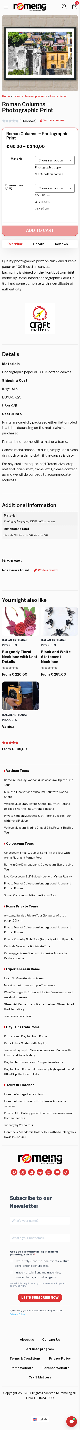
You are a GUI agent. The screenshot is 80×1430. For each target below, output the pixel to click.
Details (39, 244)
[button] (5, 7)
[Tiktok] (66, 1172)
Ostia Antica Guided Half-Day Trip (25, 1043)
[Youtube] (57, 1172)
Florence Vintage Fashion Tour (24, 1094)
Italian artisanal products (30, 96)
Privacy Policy (17, 1314)
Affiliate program (40, 1349)
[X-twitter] (22, 1172)
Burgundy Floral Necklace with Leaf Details (19, 657)
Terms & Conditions (25, 1358)
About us (27, 1339)
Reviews (61, 244)
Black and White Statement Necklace (56, 657)
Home (6, 96)
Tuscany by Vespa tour (18, 1125)
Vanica (8, 726)
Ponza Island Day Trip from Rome (25, 1036)
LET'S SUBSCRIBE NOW (40, 1297)
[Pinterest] (40, 1172)
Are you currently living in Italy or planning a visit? (34, 1253)
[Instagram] (48, 1172)
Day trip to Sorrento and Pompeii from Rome (33, 1062)
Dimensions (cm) (14, 187)
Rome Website (22, 1368)
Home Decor (58, 96)
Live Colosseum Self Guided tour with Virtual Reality (38, 876)
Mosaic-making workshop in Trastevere (29, 985)
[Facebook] (14, 1172)
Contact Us (51, 1339)
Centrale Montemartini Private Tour (27, 946)
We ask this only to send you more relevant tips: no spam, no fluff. (38, 1284)
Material (17, 159)
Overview (15, 244)
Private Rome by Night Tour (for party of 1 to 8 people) (39, 939)
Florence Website (56, 1368)
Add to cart (40, 230)
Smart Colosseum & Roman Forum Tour (30, 895)
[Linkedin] (31, 1172)
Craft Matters (40, 1377)
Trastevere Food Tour (18, 1016)
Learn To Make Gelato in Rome (23, 978)
